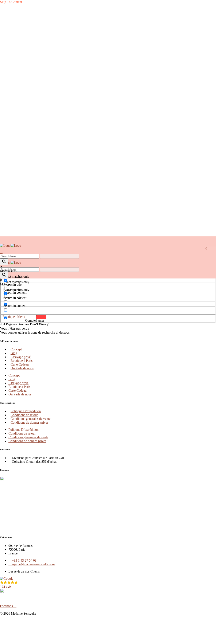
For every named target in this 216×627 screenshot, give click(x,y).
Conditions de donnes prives (29, 422)
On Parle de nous (22, 368)
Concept (16, 349)
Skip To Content (11, 2)
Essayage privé (21, 357)
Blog (14, 353)
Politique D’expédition (26, 411)
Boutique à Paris (21, 360)
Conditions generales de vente (30, 418)
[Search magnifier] (4, 261)
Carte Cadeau (20, 364)
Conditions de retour (24, 415)
